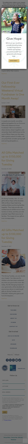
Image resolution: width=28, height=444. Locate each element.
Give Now (13, 61)
